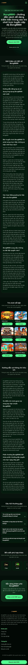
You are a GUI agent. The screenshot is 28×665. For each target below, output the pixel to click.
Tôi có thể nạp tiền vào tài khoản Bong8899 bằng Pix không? (11, 515)
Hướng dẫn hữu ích (6, 644)
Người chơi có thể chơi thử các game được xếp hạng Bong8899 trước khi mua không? (14, 530)
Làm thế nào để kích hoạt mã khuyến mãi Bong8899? (14, 539)
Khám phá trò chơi (14, 47)
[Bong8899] (4, 2)
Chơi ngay (7, 323)
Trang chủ (3, 631)
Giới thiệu (3, 634)
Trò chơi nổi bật (5, 636)
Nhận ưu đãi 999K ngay (14, 597)
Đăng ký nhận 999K (14, 42)
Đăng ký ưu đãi (5, 649)
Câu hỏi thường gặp (6, 646)
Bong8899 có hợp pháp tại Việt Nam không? (12, 522)
